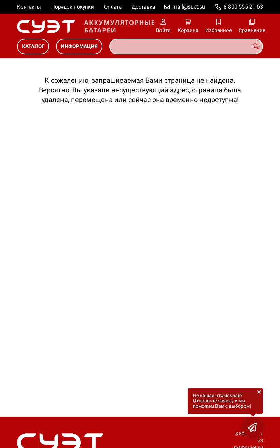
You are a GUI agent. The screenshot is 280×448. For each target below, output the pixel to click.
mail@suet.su (188, 6)
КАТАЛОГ (33, 46)
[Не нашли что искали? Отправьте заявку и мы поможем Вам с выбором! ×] (252, 427)
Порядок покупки (72, 7)
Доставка (143, 7)
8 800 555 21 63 (243, 6)
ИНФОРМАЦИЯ (79, 46)
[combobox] (186, 46)
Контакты (29, 7)
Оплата (113, 7)
